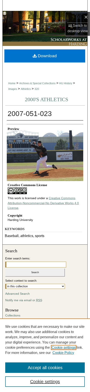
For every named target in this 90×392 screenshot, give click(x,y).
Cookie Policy (63, 353)
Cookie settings (64, 347)
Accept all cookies (45, 367)
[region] (45, 355)
